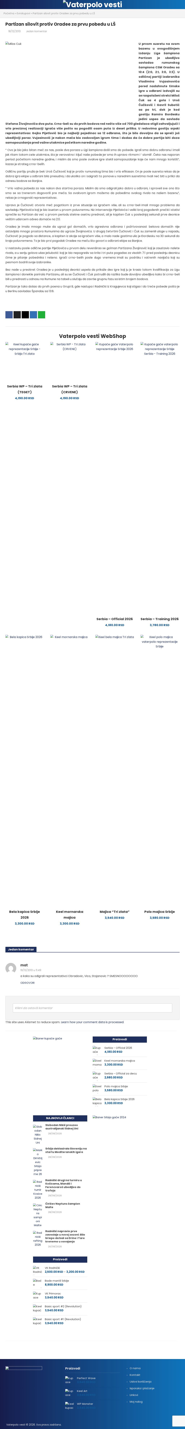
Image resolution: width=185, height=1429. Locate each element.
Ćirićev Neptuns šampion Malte (62, 1205)
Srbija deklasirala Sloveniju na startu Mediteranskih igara (66, 1150)
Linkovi (134, 1395)
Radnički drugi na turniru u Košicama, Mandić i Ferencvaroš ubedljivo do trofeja (63, 1185)
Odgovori (27, 983)
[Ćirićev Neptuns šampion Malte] (38, 1215)
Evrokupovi (23, 13)
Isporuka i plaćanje (142, 1388)
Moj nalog (136, 1402)
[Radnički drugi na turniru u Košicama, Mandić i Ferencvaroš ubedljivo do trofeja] (38, 1189)
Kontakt (135, 1375)
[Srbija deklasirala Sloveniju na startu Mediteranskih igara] (38, 1162)
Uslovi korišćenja (140, 1381)
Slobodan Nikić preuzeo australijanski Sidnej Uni (61, 1126)
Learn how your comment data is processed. (92, 1022)
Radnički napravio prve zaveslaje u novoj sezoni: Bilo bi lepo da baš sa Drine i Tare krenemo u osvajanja (65, 1236)
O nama (135, 1368)
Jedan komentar (36, 31)
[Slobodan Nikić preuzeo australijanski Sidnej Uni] (38, 1134)
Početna (9, 13)
